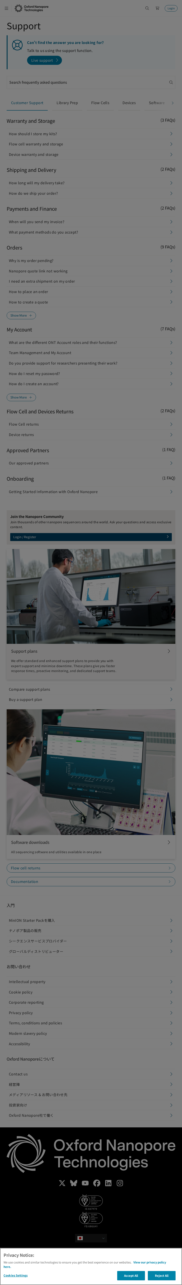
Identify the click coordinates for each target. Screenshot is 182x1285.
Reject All (161, 1275)
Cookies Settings (16, 1275)
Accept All (131, 1275)
